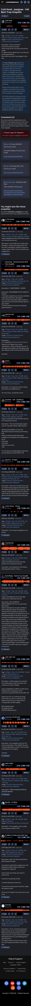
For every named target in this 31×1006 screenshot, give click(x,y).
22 (28, 719)
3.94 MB (20, 819)
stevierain (10, 837)
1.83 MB (20, 329)
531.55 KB (20, 732)
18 (28, 907)
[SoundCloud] (13, 988)
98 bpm (7, 732)
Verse (3, 333)
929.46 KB (21, 672)
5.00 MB (20, 36)
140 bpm (8, 234)
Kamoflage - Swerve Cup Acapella (16, 576)
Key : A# (16, 674)
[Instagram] (19, 988)
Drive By (8, 905)
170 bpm (8, 850)
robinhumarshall (12, 804)
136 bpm (8, 521)
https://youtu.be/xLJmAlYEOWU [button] (13, 156)
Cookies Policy (10, 971)
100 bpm (8, 672)
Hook (19, 37)
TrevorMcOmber (10, 182)
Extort (7, 361)
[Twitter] (24, 983)
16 (28, 765)
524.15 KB (21, 521)
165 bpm (8, 376)
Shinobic (9, 719)
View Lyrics (6, 254)
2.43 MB (20, 415)
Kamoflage (10, 578)
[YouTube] (12, 983)
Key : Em (16, 479)
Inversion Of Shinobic (12, 717)
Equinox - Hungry (11, 460)
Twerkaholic (9, 543)
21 (28, 545)
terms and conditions (8, 78)
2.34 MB (20, 279)
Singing (15, 37)
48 (28, 266)
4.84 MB (20, 920)
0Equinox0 (10, 462)
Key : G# (22, 523)
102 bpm (8, 475)
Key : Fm (8, 736)
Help (4, 962)
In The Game (9, 219)
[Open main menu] (2, 2)
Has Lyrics (10, 236)
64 (28, 221)
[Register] (25, 2)
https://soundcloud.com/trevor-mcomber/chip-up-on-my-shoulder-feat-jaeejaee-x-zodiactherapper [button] (14, 192)
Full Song (20, 281)
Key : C (7, 380)
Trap (13, 36)
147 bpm (8, 591)
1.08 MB (20, 234)
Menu (5, 16)
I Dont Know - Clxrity (12, 506)
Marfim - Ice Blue (11, 802)
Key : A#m (25, 37)
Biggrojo (9, 765)
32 (28, 316)
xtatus (8, 316)
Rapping (20, 236)
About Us (11, 962)
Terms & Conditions (9, 968)
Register (18, 135)
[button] (28, 2)
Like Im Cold (9, 314)
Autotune (4, 37)
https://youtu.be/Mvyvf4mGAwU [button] (13, 172)
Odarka (9, 659)
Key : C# (21, 852)
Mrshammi (10, 545)
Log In (12, 135)
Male (15, 236)
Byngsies (9, 221)
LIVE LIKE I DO (10, 657)
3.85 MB (20, 591)
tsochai (9, 402)
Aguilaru (9, 907)
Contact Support (21, 962)
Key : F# (26, 281)
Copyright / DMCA (15, 965)
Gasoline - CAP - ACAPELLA (14, 400)
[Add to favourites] (12, 29)
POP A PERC (9, 763)
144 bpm (8, 36)
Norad (9, 363)
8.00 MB (20, 558)
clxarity (9, 508)
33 (28, 363)
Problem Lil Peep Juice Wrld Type (16, 835)
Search (27, 16)
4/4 (16, 36)
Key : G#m (24, 922)
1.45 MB (20, 376)
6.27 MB (20, 779)
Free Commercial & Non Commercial (17, 823)
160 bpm (8, 279)
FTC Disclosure (21, 971)
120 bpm (8, 558)
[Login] (21, 2)
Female (10, 37)
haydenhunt (10, 266)
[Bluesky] (18, 983)
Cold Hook (8, 20)
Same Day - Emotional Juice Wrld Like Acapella (16, 263)
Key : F (7, 333)
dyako (7, 144)
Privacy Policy (22, 968)
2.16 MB (20, 475)
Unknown (26, 236)
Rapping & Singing (22, 331)
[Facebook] (6, 983)
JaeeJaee (9, 22)
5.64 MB (20, 850)
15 (28, 659)
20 (28, 578)
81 (28, 401)
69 (28, 461)
